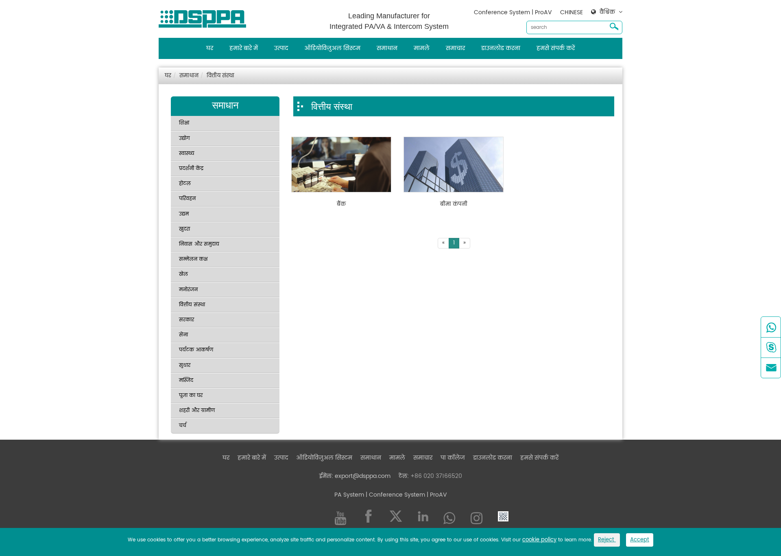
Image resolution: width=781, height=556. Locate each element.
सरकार (186, 320)
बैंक (341, 205)
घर (209, 48)
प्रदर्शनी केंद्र (191, 168)
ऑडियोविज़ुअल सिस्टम (332, 48)
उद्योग (184, 138)
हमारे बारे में (243, 48)
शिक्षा (184, 123)
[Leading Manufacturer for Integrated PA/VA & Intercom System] (205, 17)
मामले (422, 48)
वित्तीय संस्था (220, 76)
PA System (349, 494)
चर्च (182, 426)
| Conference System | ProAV (405, 494)
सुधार (184, 365)
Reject (607, 540)
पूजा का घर (191, 395)
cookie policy (539, 540)
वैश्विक (607, 12)
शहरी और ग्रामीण (197, 410)
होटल (185, 184)
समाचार (455, 48)
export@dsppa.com (362, 476)
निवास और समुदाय (199, 244)
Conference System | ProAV (513, 12)
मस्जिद (186, 380)
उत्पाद (281, 48)
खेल (183, 274)
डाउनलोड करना (500, 48)
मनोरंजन (188, 290)
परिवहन (187, 199)
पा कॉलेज (453, 457)
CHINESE (571, 12)
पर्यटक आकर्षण (196, 350)
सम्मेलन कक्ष (193, 259)
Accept (639, 540)
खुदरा (184, 229)
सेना (183, 335)
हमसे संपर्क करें (556, 48)
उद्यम (184, 214)
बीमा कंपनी (453, 205)
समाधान (387, 48)
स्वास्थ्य (186, 153)
